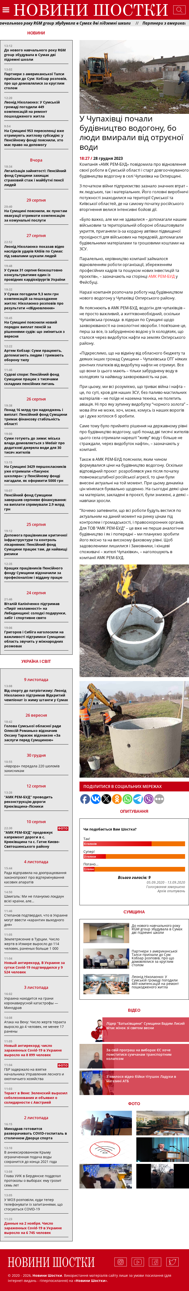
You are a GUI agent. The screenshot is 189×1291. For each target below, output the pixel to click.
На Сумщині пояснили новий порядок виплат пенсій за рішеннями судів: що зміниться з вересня (34, 329)
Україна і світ (36, 661)
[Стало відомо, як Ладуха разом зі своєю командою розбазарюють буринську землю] (105, 1123)
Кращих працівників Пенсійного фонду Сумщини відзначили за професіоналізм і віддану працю (33, 573)
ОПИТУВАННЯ (134, 811)
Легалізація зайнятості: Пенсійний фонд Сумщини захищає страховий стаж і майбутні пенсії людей (35, 177)
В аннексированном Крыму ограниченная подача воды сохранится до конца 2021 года (30, 1157)
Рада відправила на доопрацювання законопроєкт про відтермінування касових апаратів (35, 877)
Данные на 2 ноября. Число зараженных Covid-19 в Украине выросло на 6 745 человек (33, 1228)
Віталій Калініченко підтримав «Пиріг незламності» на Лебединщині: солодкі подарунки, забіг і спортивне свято (35, 610)
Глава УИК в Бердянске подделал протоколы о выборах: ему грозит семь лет (33, 1180)
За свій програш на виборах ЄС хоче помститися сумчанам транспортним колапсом (139, 1054)
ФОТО (134, 1104)
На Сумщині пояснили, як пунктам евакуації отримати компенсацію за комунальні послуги (35, 215)
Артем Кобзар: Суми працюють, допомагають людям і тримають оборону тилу (34, 355)
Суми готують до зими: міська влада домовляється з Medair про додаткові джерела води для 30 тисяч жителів (34, 445)
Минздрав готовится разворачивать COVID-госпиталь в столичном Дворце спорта (35, 1133)
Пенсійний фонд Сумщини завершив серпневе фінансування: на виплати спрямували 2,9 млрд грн (35, 502)
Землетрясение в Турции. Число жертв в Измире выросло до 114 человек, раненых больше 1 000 (31, 944)
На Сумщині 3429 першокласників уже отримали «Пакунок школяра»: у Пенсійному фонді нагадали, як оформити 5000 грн (35, 473)
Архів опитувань (171, 891)
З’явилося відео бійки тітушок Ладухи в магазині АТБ (141, 1078)
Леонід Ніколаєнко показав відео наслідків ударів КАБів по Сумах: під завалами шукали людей (34, 251)
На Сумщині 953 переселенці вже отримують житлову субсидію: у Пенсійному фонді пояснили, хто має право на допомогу (34, 137)
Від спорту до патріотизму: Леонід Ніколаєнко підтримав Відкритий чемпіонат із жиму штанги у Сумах (36, 695)
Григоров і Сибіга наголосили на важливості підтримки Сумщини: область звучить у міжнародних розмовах (34, 639)
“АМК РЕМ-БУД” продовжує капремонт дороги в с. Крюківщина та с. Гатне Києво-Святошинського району (32, 839)
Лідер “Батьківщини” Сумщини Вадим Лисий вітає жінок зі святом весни (145, 1025)
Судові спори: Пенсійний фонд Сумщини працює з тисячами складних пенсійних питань (31, 379)
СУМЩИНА (134, 912)
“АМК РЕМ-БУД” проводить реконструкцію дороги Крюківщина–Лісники (28, 802)
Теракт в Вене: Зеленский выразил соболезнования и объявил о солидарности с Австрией (35, 1098)
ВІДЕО (134, 1010)
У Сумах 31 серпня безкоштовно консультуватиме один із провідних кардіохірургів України (34, 275)
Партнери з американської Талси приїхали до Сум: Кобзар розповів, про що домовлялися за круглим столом (35, 81)
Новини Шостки (90, 1280)
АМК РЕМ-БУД (161, 276)
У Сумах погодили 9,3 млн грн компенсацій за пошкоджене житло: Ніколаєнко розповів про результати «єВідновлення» (33, 301)
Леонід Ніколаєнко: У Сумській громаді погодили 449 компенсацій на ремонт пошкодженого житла (32, 109)
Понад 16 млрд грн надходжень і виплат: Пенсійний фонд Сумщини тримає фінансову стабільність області (35, 416)
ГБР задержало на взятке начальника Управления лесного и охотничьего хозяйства (34, 1074)
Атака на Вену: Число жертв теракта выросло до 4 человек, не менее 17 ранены (35, 1027)
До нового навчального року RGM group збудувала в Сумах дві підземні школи (35, 55)
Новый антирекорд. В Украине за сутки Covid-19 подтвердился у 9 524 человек (34, 967)
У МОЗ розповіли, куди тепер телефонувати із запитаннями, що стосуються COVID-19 (33, 1204)
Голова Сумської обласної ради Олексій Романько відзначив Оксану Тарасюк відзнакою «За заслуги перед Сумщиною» (32, 733)
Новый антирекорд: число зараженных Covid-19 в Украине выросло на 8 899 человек (33, 1050)
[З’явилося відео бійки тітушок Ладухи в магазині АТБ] (105, 1176)
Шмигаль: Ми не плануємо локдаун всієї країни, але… (34, 898)
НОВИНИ (36, 33)
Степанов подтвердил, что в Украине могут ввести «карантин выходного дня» (36, 920)
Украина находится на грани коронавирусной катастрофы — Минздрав (31, 1003)
